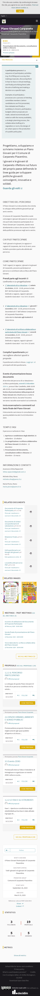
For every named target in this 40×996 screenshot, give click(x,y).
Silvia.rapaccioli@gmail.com (14, 472)
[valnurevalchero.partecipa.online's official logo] (4, 21)
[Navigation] (37, 21)
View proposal (28, 703)
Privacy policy (19, 969)
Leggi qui (30, 362)
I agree (20, 11)
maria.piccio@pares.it (12, 486)
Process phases (8, 52)
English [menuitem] (3, 16)
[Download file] (31, 512)
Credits (33, 972)
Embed (19, 906)
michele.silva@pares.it (12, 479)
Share (19, 903)
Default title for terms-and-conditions (19, 966)
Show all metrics (20, 955)
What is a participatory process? (14, 972)
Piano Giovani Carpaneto (25, 712)
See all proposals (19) (26, 666)
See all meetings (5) (26, 656)
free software (32, 988)
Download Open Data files (19, 980)
